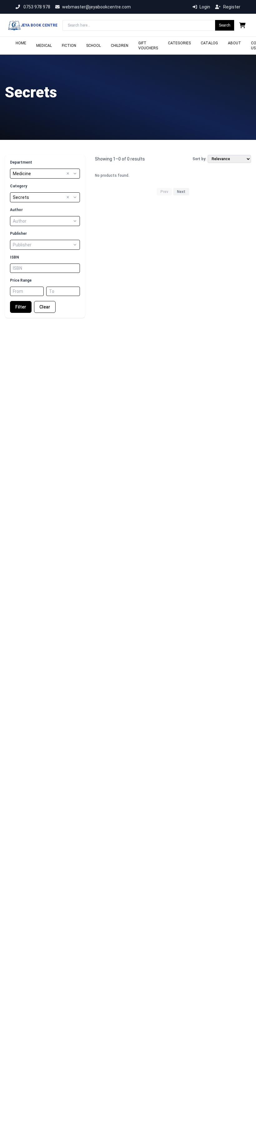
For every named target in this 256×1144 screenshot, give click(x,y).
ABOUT (234, 43)
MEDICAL (44, 45)
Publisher (18, 233)
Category (18, 186)
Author (16, 210)
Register (231, 6)
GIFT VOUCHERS (148, 45)
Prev (164, 192)
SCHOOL (93, 45)
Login (204, 6)
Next (181, 192)
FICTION (69, 45)
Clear (44, 306)
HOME (21, 43)
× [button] (67, 173)
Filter (20, 306)
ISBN (14, 257)
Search (224, 25)
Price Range (21, 280)
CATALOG (209, 43)
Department (21, 162)
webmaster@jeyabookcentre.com (96, 6)
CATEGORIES (179, 43)
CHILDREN (119, 45)
